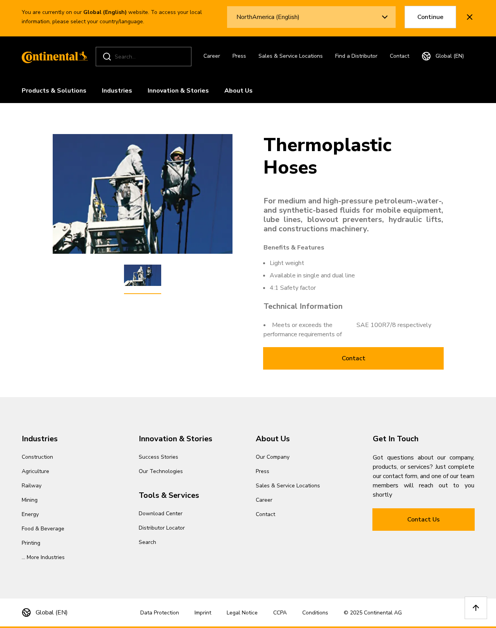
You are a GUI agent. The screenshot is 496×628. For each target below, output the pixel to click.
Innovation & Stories (178, 90)
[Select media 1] (142, 275)
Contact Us (423, 519)
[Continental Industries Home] (53, 56)
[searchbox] (145, 57)
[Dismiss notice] (469, 17)
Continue (430, 17)
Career (211, 56)
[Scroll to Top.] (476, 608)
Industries (117, 90)
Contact (399, 56)
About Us (238, 90)
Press (239, 56)
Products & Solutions (54, 90)
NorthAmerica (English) (268, 17)
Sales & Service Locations (290, 56)
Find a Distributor (356, 56)
